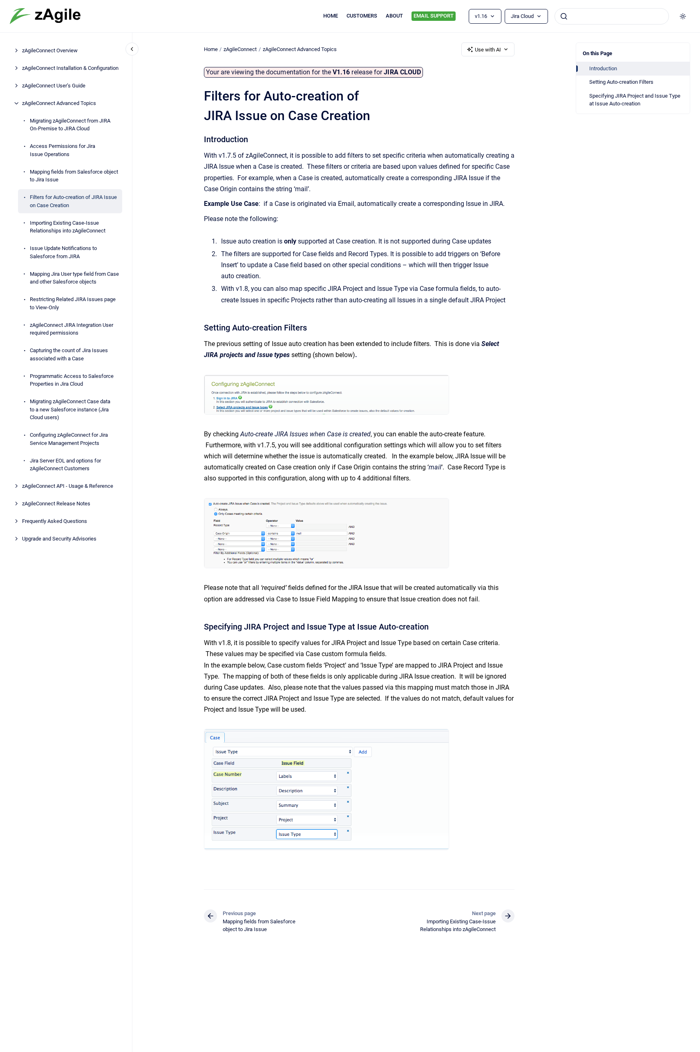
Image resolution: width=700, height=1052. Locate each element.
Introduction (603, 68)
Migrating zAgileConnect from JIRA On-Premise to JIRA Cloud (70, 125)
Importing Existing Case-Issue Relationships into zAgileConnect (67, 227)
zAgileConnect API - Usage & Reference (67, 486)
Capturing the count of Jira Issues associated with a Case (69, 354)
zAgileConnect (240, 49)
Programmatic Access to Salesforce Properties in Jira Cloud (72, 380)
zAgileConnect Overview (50, 50)
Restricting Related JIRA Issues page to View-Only (73, 303)
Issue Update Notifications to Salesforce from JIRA (63, 252)
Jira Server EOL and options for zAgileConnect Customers (65, 465)
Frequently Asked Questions (54, 521)
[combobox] (612, 16)
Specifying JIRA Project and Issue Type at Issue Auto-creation (634, 100)
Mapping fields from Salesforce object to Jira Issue (74, 176)
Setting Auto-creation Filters (621, 82)
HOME (330, 16)
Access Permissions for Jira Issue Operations (62, 150)
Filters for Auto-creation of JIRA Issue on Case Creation (73, 201)
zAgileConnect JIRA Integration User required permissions (71, 329)
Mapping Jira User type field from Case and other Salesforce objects (74, 278)
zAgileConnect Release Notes (56, 503)
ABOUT (394, 16)
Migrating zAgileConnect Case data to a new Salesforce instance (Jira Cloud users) (70, 409)
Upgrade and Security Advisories (59, 539)
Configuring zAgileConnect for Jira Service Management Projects (69, 439)
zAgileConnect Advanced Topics (59, 103)
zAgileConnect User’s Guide (53, 86)
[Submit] (563, 16)
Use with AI (488, 50)
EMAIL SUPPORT (434, 16)
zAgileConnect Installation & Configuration (70, 68)
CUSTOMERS (362, 16)
